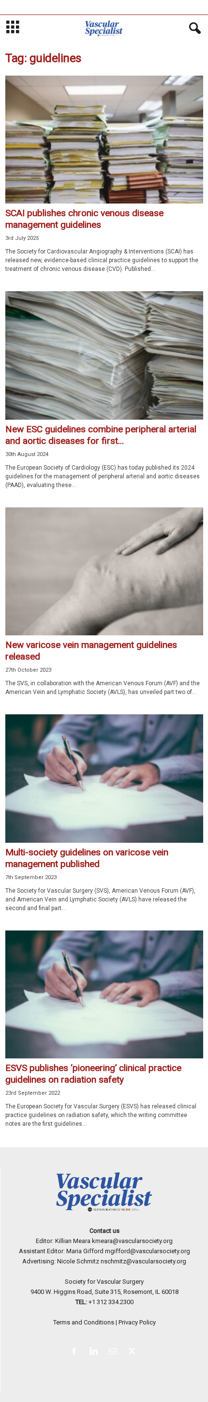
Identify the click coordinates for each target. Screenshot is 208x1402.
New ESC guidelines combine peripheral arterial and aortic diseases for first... (100, 435)
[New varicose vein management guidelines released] (104, 571)
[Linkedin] (95, 1352)
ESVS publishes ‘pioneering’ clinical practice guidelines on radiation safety (93, 1073)
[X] (133, 1352)
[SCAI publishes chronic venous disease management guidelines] (104, 140)
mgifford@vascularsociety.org (147, 1251)
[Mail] (114, 1352)
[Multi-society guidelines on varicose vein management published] (104, 778)
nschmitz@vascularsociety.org (143, 1261)
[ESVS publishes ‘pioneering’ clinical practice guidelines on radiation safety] (104, 994)
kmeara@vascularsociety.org (132, 1240)
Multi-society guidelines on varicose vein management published (86, 858)
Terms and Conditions (83, 1322)
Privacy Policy (137, 1322)
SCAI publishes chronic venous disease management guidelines (84, 218)
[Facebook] (76, 1352)
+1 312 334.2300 (111, 1302)
